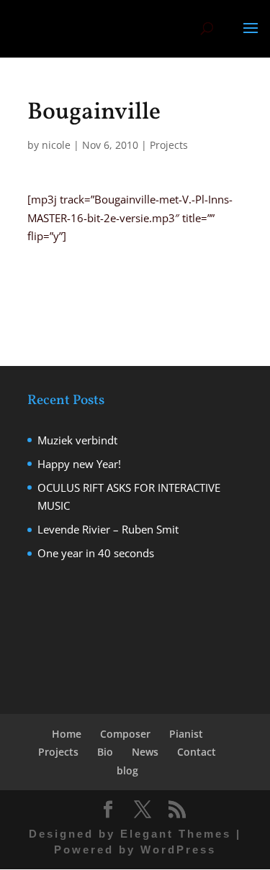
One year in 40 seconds (95, 553)
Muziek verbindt (77, 440)
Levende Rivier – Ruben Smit (108, 529)
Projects (169, 145)
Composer (125, 734)
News (145, 752)
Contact (196, 752)
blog (127, 770)
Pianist (186, 734)
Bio (105, 752)
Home (66, 734)
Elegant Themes (175, 834)
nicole (56, 145)
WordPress (178, 849)
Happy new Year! (79, 464)
